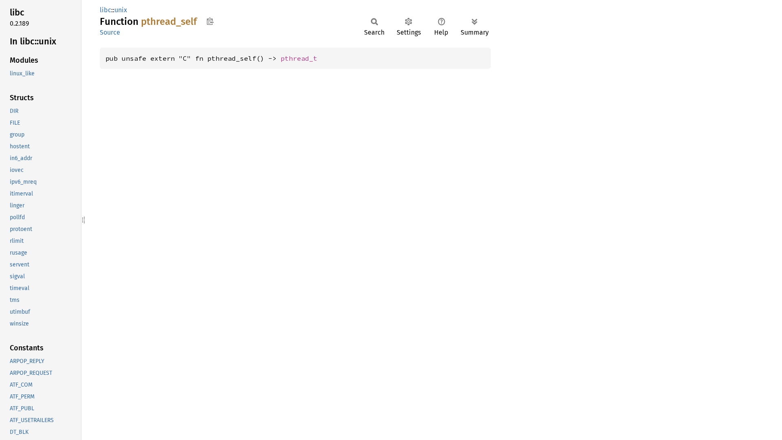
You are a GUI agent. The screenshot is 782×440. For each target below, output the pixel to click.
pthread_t (299, 58)
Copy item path (210, 21)
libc (105, 10)
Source (110, 32)
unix (120, 10)
